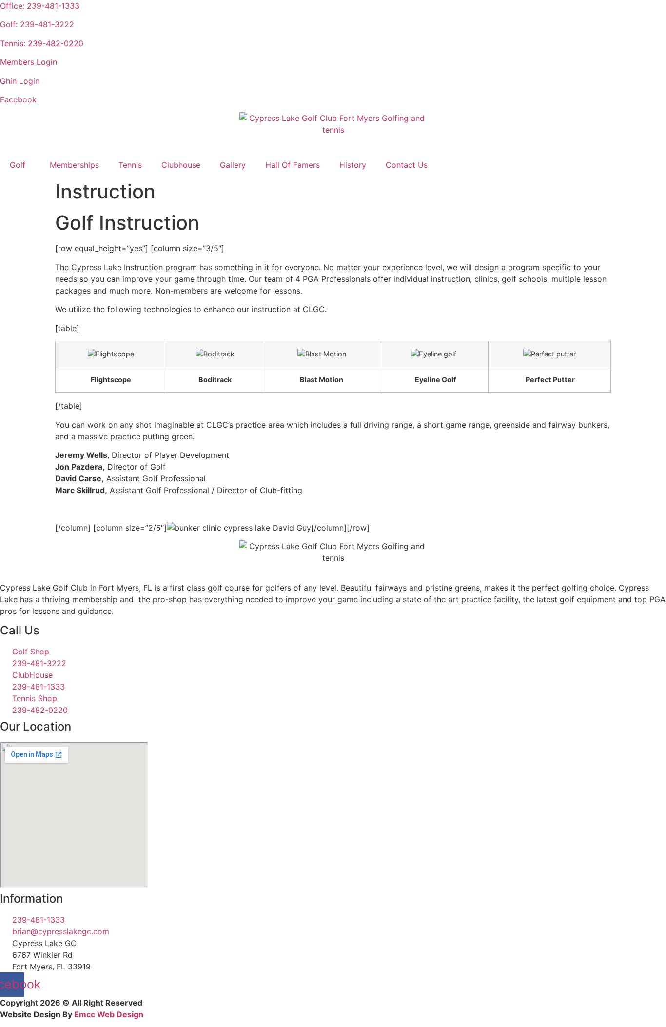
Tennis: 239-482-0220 (41, 43)
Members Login (28, 62)
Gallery (233, 165)
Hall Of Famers (292, 165)
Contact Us (407, 165)
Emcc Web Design (108, 1014)
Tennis (130, 165)
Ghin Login (19, 81)
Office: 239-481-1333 (39, 6)
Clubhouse (180, 165)
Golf (17, 165)
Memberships (74, 165)
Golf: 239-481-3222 (37, 24)
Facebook (18, 99)
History (352, 165)
